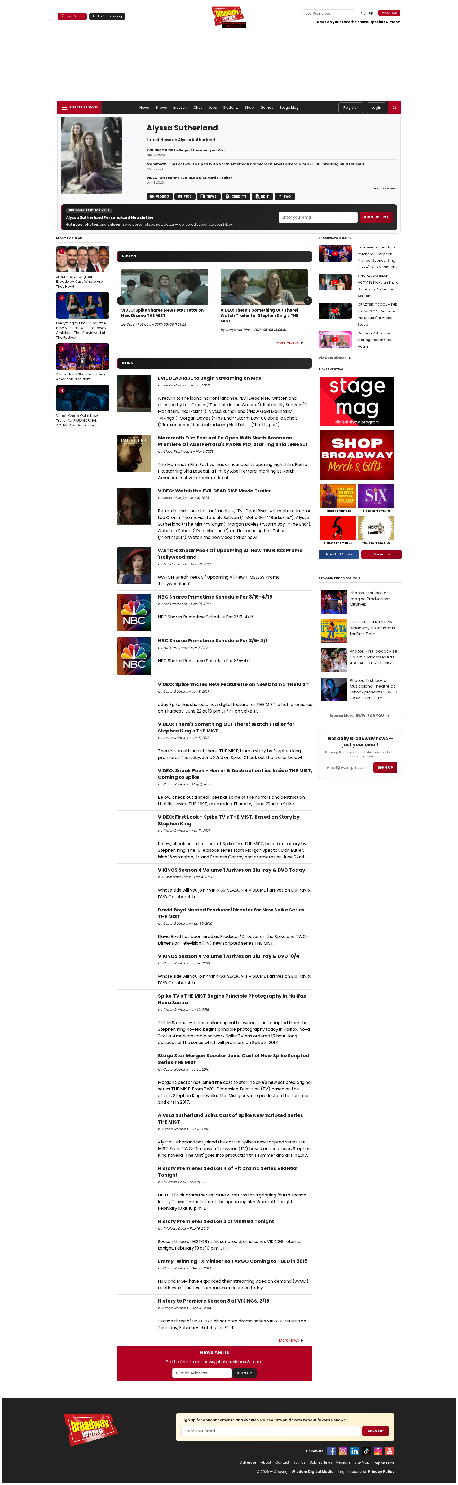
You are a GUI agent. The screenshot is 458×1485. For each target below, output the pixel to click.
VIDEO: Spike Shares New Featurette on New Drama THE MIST (162, 313)
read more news (385, 188)
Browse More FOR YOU (356, 715)
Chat (197, 107)
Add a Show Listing (107, 16)
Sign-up (367, 13)
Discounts (381, 554)
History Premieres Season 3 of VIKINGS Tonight (216, 1221)
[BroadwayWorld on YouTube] (389, 1451)
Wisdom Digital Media (313, 1471)
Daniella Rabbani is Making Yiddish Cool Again (375, 340)
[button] (394, 107)
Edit (265, 196)
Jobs (212, 107)
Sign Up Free (376, 217)
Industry (180, 107)
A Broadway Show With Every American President (81, 363)
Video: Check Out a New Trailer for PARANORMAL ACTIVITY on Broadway (77, 408)
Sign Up (244, 1372)
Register (351, 107)
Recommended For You (339, 578)
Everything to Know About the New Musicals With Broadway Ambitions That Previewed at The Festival (81, 317)
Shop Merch (74, 16)
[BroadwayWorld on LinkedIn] (354, 1451)
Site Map (362, 1462)
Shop (249, 107)
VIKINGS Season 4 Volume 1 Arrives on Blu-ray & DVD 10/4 (229, 956)
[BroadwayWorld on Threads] (378, 1451)
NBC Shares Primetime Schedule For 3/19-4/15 (215, 596)
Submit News (321, 1462)
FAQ (287, 196)
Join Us (299, 1462)
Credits (238, 196)
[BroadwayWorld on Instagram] (343, 1451)
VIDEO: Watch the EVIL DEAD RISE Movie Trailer (189, 178)
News (144, 107)
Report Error (384, 1463)
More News (289, 1340)
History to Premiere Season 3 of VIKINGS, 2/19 (213, 1301)
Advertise (248, 1462)
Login (376, 107)
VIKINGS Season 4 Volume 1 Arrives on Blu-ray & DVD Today (231, 870)
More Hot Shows (339, 554)
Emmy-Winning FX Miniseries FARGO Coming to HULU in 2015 (233, 1261)
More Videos (287, 342)
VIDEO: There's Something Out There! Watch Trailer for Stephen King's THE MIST (259, 316)
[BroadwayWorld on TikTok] (366, 1451)
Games (267, 107)
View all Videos (333, 357)
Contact (282, 1462)
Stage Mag (289, 107)
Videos (162, 196)
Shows (161, 107)
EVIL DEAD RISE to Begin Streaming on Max (186, 150)
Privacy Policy (381, 1471)
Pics (188, 196)
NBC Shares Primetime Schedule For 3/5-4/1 (212, 640)
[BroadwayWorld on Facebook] (331, 1451)
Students (231, 107)
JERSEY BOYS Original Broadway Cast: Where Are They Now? (79, 269)
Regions (343, 1462)
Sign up (385, 767)
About (266, 1462)
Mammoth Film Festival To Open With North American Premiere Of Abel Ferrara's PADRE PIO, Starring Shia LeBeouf (255, 164)
